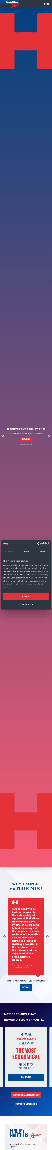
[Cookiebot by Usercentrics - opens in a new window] (37, 544)
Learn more (26, 439)
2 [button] (26, 866)
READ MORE (26, 1077)
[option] (26, 436)
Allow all (26, 596)
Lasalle (27, 967)
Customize (24, 604)
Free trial (26, 987)
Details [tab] (26, 551)
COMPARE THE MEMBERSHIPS (26, 1104)
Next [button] (49, 436)
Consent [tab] (9, 551)
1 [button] (22, 866)
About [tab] (43, 551)
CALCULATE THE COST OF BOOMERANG (26, 1095)
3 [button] (30, 866)
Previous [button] (2, 436)
